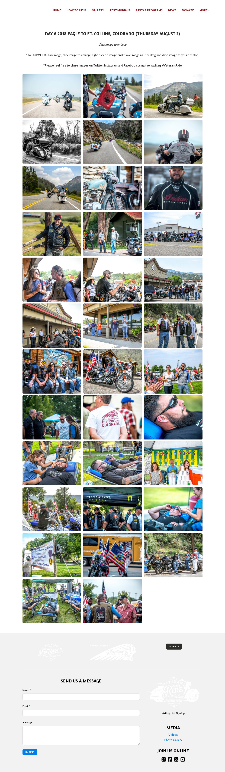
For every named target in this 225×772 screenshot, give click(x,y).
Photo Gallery (173, 740)
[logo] (13, 10)
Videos (173, 734)
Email (25, 706)
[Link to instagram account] (164, 759)
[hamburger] (27, 8)
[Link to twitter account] (176, 759)
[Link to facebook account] (170, 759)
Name (25, 690)
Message (27, 722)
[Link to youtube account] (183, 759)
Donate (174, 646)
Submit (29, 752)
